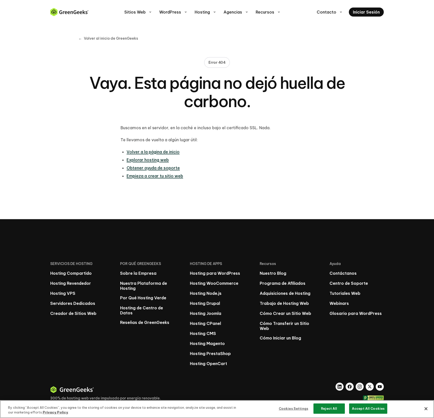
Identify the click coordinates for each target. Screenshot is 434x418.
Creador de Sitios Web (73, 313)
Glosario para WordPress (356, 313)
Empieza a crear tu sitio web (155, 175)
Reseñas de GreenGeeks (144, 322)
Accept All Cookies (368, 408)
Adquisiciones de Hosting (285, 293)
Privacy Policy (55, 412)
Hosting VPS (62, 293)
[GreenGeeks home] (69, 12)
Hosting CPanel (205, 323)
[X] (370, 387)
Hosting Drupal (205, 303)
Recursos (268, 12)
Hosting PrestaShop (210, 353)
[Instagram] (360, 387)
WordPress (173, 12)
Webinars (339, 303)
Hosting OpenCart (208, 363)
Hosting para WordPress (215, 273)
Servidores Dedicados (72, 303)
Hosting (205, 12)
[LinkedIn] (340, 387)
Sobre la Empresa (138, 273)
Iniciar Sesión (366, 12)
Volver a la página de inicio (153, 151)
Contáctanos (343, 273)
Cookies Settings (293, 408)
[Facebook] (350, 387)
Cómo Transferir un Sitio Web (284, 326)
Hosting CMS (203, 333)
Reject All (329, 408)
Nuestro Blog (273, 273)
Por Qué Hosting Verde (143, 297)
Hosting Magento (207, 343)
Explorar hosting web (148, 159)
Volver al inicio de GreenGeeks (108, 38)
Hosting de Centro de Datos (141, 310)
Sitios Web (138, 12)
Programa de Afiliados (282, 283)
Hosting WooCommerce (214, 283)
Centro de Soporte (349, 283)
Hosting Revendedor (70, 283)
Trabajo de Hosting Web (284, 303)
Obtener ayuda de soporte (153, 167)
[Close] (425, 408)
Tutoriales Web (345, 293)
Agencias (236, 12)
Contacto (330, 12)
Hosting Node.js (206, 293)
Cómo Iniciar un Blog (280, 337)
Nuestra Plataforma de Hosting (143, 286)
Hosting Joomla (205, 313)
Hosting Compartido (71, 273)
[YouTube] (380, 387)
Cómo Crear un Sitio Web (285, 313)
